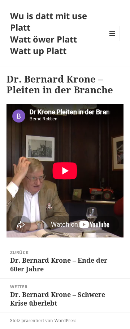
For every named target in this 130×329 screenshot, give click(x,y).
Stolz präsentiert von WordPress (43, 320)
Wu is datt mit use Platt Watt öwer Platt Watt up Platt (48, 33)
